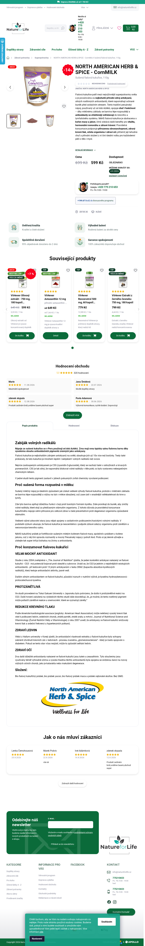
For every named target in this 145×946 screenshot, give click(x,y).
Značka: (92, 89)
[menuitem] (17, 49)
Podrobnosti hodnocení (116, 84)
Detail (55, 335)
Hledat (63, 28)
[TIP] (89, 279)
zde (41, 931)
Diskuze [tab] (115, 425)
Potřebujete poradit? (104, 185)
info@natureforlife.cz (122, 872)
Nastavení (37, 938)
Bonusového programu (103, 200)
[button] (72, 348)
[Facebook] (109, 901)
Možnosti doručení (118, 176)
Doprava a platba (34, 7)
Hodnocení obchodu (55, 7)
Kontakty (43, 889)
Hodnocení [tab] (74, 425)
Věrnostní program (15, 7)
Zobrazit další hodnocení (72, 783)
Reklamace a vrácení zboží (50, 898)
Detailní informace (84, 150)
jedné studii (23, 478)
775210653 (120, 880)
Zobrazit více (72, 415)
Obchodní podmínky (47, 893)
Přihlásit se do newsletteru (62, 844)
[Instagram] (115, 901)
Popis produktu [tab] (30, 425)
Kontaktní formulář (121, 912)
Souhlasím (106, 921)
